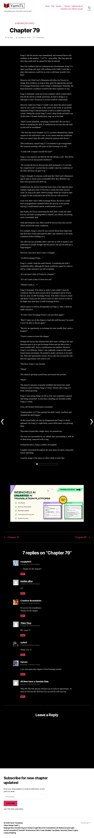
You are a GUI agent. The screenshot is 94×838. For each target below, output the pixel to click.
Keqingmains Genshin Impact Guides (18, 828)
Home (47, 6)
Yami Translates (16, 823)
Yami (11, 37)
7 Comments (39, 37)
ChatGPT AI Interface (26, 830)
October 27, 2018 (24, 37)
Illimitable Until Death (24, 23)
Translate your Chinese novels (71, 9)
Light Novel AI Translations (45, 828)
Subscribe (10, 803)
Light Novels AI (77, 6)
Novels (58, 6)
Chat (53, 6)
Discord (67, 6)
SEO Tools (40, 830)
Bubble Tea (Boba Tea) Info (56, 830)
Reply (23, 574)
